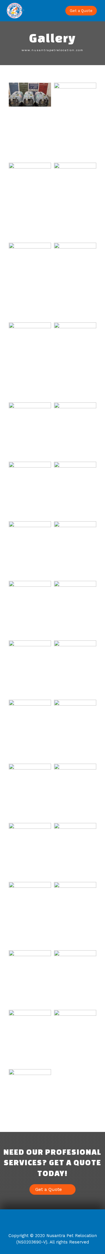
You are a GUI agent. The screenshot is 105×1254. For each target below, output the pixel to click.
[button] (54, 10)
